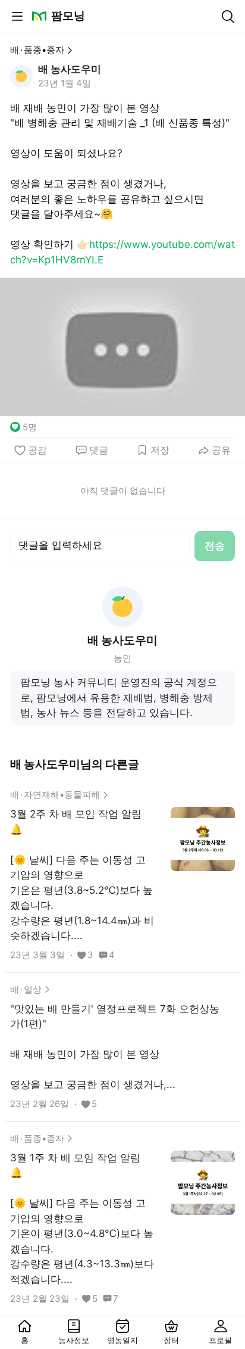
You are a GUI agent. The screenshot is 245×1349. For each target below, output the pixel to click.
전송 (215, 546)
